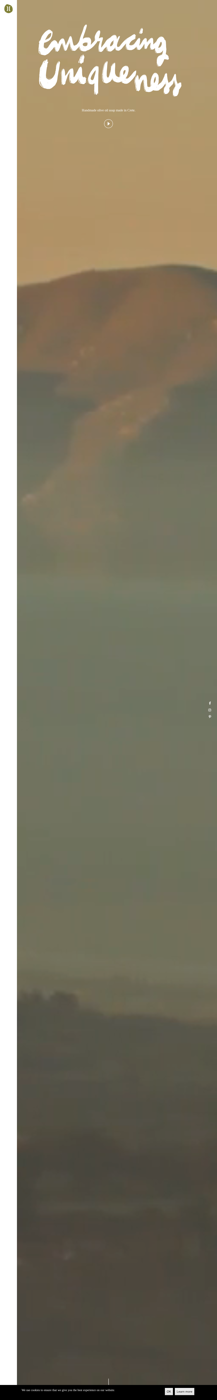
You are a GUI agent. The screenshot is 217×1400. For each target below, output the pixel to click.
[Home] (8, 8)
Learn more (184, 1391)
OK (169, 1391)
